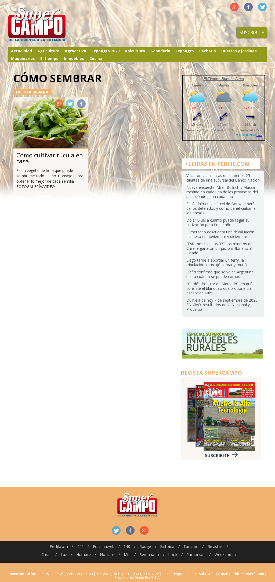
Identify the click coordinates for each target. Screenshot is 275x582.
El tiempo (49, 58)
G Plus (234, 7)
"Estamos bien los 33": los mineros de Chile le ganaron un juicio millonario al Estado (219, 248)
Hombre (83, 554)
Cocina (95, 58)
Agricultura (48, 50)
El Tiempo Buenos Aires (224, 79)
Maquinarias (23, 58)
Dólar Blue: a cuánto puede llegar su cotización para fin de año (217, 222)
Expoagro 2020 (106, 50)
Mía (127, 554)
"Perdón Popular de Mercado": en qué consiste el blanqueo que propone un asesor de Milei (219, 288)
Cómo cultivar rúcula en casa (49, 158)
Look (172, 554)
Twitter (262, 7)
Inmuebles (74, 58)
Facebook (248, 7)
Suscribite (252, 32)
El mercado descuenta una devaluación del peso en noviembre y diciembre (220, 234)
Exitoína (167, 546)
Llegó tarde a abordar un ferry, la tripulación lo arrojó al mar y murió (216, 262)
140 (127, 546)
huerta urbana (32, 92)
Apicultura (135, 50)
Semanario (149, 554)
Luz (64, 554)
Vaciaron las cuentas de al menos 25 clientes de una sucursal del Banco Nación (223, 178)
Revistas (215, 546)
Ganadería (160, 50)
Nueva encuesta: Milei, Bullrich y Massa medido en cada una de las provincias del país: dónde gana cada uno (222, 192)
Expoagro (185, 50)
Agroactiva (75, 50)
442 (80, 546)
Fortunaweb (104, 546)
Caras (46, 554)
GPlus (59, 103)
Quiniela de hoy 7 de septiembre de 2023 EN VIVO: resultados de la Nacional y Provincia (222, 305)
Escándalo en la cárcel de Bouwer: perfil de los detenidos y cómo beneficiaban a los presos (221, 208)
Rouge (145, 546)
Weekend (223, 554)
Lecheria (207, 50)
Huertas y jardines (239, 50)
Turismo (190, 546)
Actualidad (21, 50)
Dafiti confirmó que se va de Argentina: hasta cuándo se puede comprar (220, 274)
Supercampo (48, 24)
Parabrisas (195, 554)
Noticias (107, 554)
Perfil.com (59, 546)
